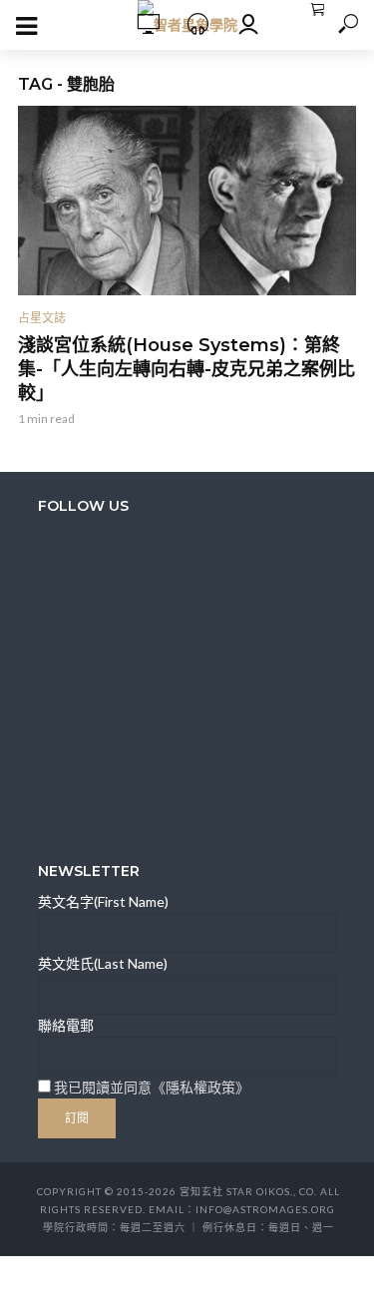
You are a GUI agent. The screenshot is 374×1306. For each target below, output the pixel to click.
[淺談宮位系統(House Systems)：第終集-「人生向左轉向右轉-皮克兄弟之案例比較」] (187, 200)
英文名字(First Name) (103, 901)
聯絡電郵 (66, 1025)
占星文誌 (42, 317)
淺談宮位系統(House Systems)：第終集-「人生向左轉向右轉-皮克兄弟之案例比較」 (186, 369)
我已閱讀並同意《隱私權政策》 (151, 1087)
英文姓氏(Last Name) (103, 963)
